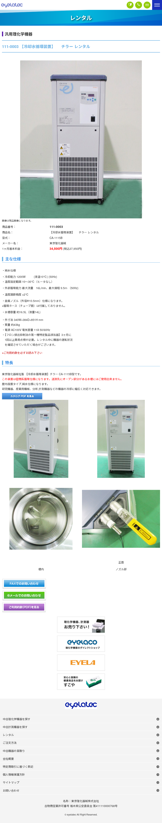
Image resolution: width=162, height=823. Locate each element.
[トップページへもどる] (12, 5)
